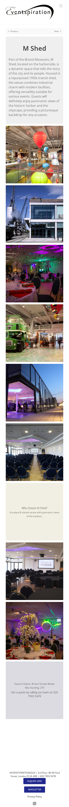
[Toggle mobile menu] (61, 6)
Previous (14, 31)
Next (56, 31)
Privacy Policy (34, 796)
